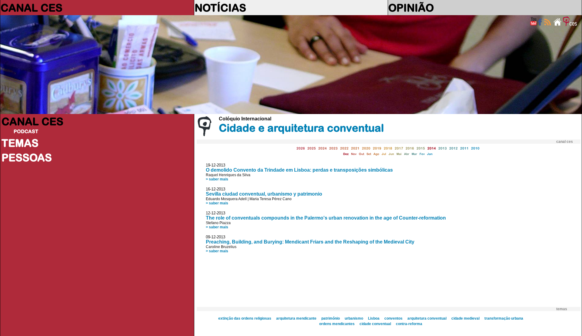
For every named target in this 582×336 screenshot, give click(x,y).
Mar (414, 154)
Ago (376, 154)
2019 (377, 148)
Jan (430, 154)
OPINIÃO (411, 8)
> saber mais (217, 179)
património (330, 318)
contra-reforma (409, 324)
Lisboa (374, 318)
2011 (464, 148)
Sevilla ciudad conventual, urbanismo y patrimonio (264, 194)
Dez (346, 154)
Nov (353, 154)
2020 (366, 148)
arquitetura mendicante (296, 318)
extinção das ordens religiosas (244, 318)
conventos (393, 318)
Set (368, 154)
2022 (344, 148)
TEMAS (20, 143)
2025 (311, 148)
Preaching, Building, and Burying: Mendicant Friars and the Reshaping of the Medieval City (310, 241)
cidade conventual (375, 324)
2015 (420, 148)
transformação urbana (503, 318)
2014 (431, 148)
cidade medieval (465, 318)
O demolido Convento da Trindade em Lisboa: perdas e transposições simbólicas (299, 170)
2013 (442, 148)
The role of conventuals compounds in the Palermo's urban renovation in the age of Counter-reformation (326, 217)
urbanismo (354, 318)
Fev (422, 154)
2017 (399, 148)
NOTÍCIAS (220, 8)
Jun (391, 154)
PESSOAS (27, 157)
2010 (475, 148)
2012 (453, 148)
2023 (333, 148)
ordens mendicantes (337, 324)
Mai (399, 154)
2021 (355, 148)
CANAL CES (31, 8)
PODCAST (26, 131)
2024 (322, 148)
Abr (406, 154)
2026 (300, 148)
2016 (410, 148)
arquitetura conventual (427, 318)
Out (361, 154)
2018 (388, 148)
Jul (384, 154)
